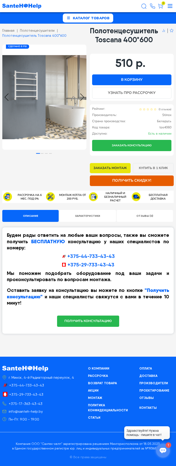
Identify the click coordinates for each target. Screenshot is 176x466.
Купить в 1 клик (153, 168)
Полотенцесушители (37, 30)
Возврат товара (102, 383)
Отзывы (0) (144, 215)
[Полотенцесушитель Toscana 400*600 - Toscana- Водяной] (44, 97)
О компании (98, 368)
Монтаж (95, 398)
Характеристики (87, 215)
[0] (160, 7)
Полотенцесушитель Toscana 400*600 (34, 35)
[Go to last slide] (6, 97)
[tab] (38, 153)
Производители (153, 383)
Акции (93, 390)
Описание (30, 215)
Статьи (94, 417)
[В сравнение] (164, 30)
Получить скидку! (131, 180)
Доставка (148, 376)
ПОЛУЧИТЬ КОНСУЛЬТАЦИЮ (88, 321)
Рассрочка (98, 376)
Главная (8, 30)
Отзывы (146, 398)
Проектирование (154, 390)
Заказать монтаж (110, 168)
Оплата (145, 368)
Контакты (148, 408)
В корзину (132, 79)
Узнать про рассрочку (132, 92)
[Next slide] (82, 97)
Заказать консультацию (132, 145)
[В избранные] (171, 30)
